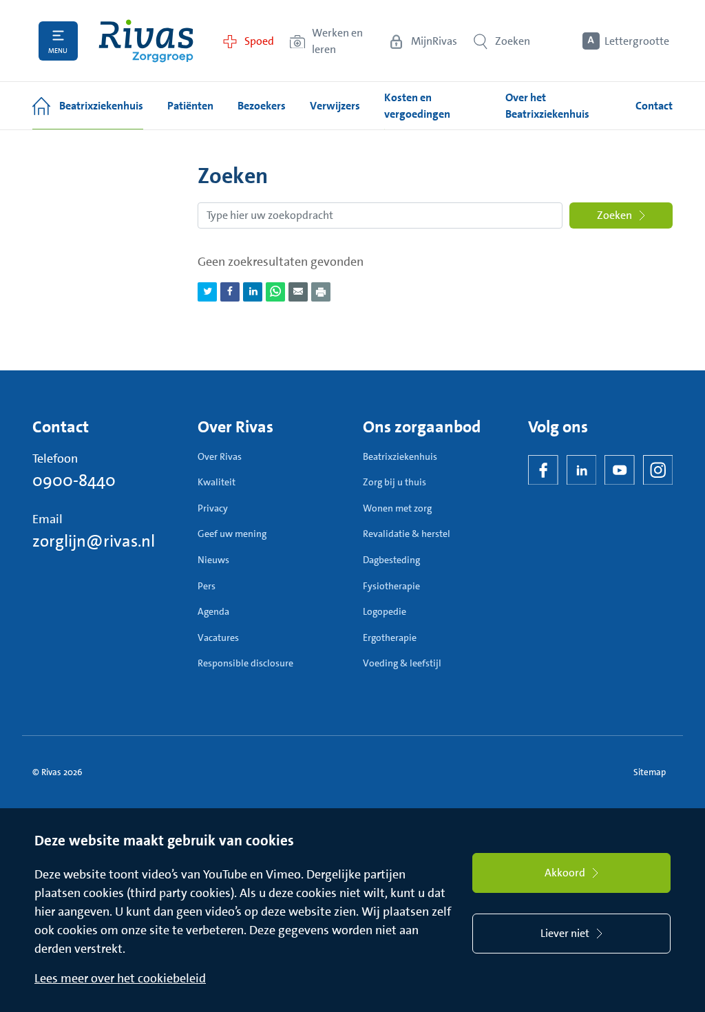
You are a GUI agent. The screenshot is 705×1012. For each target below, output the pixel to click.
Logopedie (384, 611)
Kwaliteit (216, 482)
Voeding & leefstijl (402, 663)
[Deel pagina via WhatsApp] (275, 292)
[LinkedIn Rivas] (582, 470)
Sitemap (649, 772)
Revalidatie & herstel (406, 533)
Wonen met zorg (397, 508)
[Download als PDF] (320, 292)
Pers (206, 586)
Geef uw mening (232, 533)
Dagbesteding (391, 560)
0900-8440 (74, 481)
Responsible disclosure (245, 663)
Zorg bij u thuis (394, 482)
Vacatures (218, 637)
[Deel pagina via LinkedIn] (252, 292)
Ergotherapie (390, 637)
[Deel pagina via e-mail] (298, 292)
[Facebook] (543, 470)
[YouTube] (619, 470)
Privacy (213, 508)
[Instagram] (658, 470)
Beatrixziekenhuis (400, 456)
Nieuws (213, 560)
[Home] (146, 41)
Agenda (213, 611)
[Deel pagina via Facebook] (230, 292)
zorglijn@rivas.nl (93, 541)
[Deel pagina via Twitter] (207, 292)
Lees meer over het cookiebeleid (120, 978)
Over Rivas (220, 456)
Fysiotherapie (391, 586)
